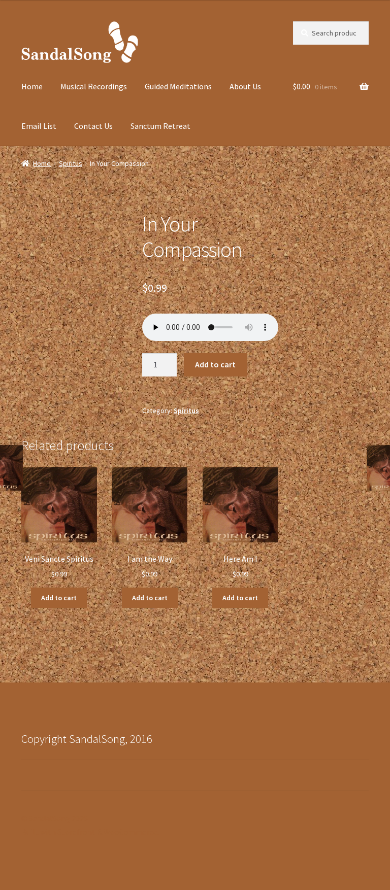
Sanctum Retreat (160, 126)
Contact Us (93, 126)
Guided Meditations (178, 86)
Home (32, 86)
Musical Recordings (93, 86)
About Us (245, 86)
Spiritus (70, 163)
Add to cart (215, 364)
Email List (38, 126)
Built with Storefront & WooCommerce (89, 832)
